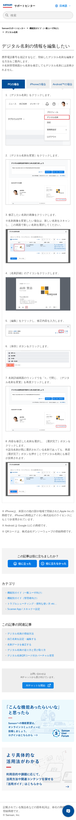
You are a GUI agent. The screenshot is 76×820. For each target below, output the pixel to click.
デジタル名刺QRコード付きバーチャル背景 (30, 655)
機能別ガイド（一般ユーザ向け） (45, 28)
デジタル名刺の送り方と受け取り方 (26, 650)
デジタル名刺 (11, 32)
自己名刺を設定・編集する (21, 639)
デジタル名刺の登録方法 (20, 633)
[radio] (22, 563)
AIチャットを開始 (35, 685)
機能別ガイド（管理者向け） (23, 598)
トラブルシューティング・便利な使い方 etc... (32, 603)
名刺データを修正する (19, 644)
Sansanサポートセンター (13, 28)
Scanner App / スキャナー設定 (23, 609)
